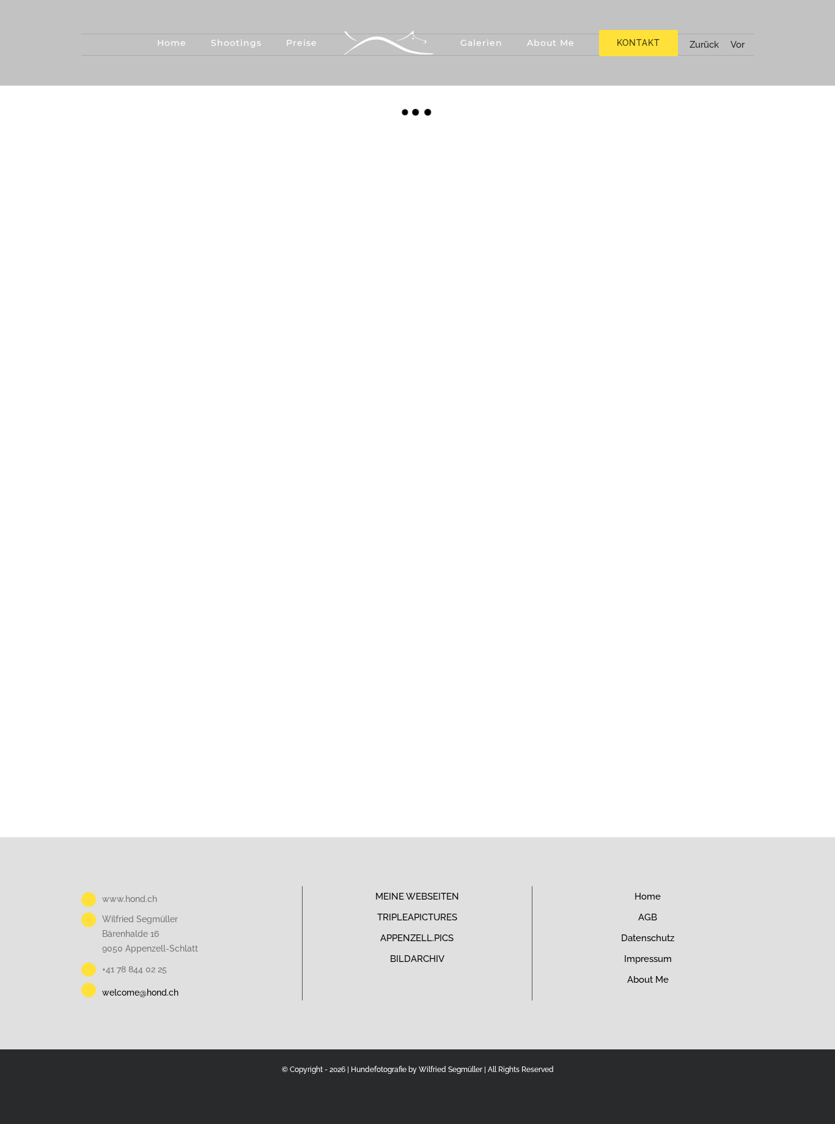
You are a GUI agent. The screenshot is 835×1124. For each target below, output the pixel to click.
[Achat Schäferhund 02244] (670, 192)
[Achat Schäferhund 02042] (502, 448)
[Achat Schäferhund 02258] (502, 192)
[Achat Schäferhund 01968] (670, 575)
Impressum (648, 958)
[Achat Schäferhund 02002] (670, 448)
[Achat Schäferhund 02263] (333, 192)
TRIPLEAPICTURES (417, 917)
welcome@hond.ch (140, 992)
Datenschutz (647, 938)
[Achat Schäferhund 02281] (165, 192)
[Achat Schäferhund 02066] (333, 448)
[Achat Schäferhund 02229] (502, 320)
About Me (648, 979)
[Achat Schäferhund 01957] (165, 703)
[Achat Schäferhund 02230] (333, 320)
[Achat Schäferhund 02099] (165, 448)
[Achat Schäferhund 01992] (165, 575)
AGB (647, 917)
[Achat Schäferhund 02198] (670, 320)
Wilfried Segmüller (450, 1069)
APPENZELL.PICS (417, 938)
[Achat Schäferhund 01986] (333, 575)
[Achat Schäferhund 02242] (165, 320)
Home (648, 896)
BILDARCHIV (417, 958)
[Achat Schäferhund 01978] (502, 575)
